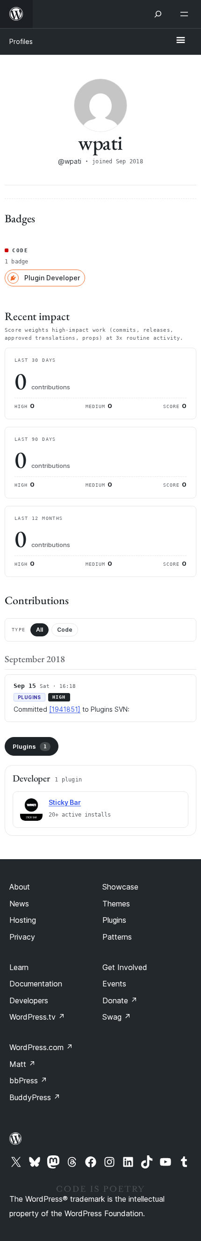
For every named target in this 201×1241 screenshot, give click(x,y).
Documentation (35, 983)
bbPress (28, 1080)
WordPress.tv (37, 1017)
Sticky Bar (65, 802)
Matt (22, 1064)
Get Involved (124, 967)
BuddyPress (34, 1097)
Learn (19, 967)
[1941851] (64, 709)
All (39, 629)
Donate (119, 1000)
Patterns (117, 937)
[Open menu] (186, 14)
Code (64, 629)
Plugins (30, 746)
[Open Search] (158, 14)
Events (114, 983)
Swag (116, 1017)
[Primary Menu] (180, 41)
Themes (116, 903)
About (19, 886)
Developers (28, 1000)
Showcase (120, 886)
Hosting (22, 920)
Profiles (21, 41)
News (19, 903)
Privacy (22, 937)
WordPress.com (41, 1047)
